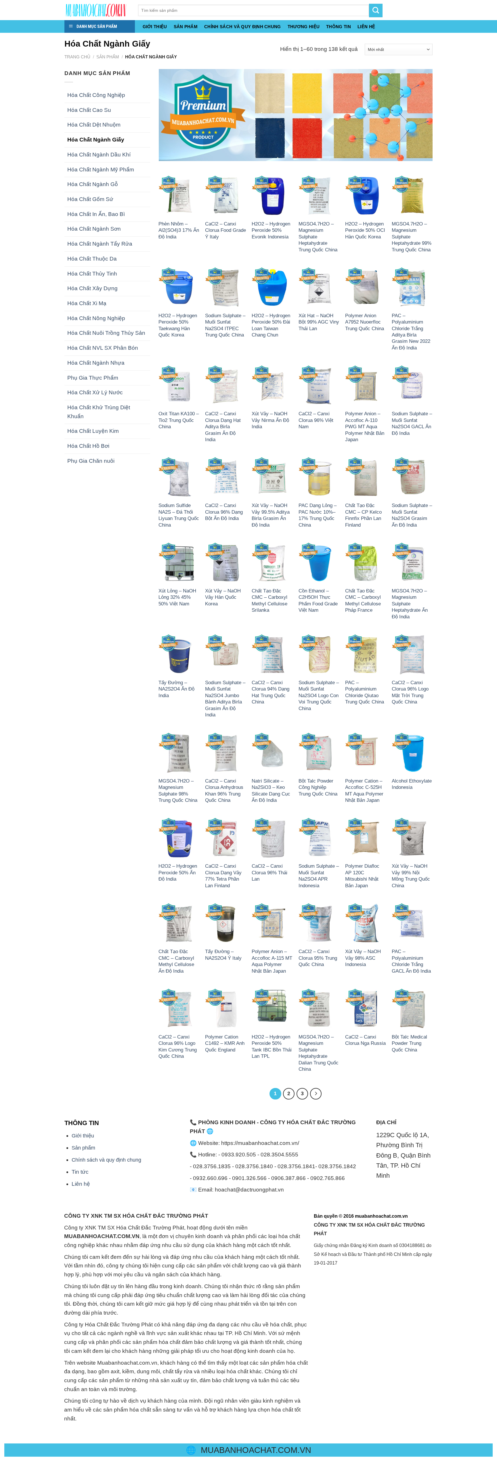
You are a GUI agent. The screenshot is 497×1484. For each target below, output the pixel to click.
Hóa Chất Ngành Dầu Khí (99, 155)
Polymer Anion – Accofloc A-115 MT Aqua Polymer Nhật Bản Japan (272, 961)
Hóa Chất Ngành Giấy (95, 140)
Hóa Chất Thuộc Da (92, 259)
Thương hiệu (304, 26)
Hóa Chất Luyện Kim (93, 431)
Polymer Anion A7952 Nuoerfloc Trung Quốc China (364, 322)
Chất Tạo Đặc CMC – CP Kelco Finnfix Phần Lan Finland (363, 514)
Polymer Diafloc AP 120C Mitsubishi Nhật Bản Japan (362, 875)
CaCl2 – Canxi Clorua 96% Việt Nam (316, 420)
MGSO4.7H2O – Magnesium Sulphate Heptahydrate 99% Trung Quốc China (411, 237)
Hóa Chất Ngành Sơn (94, 229)
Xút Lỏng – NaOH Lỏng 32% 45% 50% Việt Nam (177, 597)
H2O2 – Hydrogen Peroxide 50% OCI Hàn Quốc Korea (365, 230)
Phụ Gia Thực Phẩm (92, 378)
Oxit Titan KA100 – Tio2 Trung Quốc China (178, 420)
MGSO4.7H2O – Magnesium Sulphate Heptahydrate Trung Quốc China (318, 237)
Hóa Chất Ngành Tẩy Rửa (99, 244)
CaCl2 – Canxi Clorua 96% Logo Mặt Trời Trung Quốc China (410, 692)
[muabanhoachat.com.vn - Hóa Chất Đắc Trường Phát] (96, 10)
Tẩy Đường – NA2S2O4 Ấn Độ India (176, 689)
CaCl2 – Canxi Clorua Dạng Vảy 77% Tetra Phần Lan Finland (223, 875)
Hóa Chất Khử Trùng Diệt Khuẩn (98, 411)
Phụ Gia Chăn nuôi (90, 461)
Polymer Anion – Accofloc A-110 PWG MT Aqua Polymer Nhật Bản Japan (364, 426)
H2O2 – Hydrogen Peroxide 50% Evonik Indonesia (271, 230)
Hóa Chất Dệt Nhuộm (94, 125)
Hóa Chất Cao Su (89, 110)
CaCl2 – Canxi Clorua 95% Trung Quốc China (318, 957)
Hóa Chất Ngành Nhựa (96, 363)
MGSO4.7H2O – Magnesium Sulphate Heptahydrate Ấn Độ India (410, 603)
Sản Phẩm (186, 26)
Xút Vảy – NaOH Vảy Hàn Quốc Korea (223, 597)
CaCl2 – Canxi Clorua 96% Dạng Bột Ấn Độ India (224, 511)
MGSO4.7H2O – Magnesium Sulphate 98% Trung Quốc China (177, 790)
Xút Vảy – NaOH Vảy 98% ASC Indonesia (363, 957)
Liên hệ (81, 1184)
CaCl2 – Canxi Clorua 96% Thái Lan (269, 872)
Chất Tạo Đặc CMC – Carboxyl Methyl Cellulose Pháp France (363, 600)
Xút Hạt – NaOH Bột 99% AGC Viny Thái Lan (319, 322)
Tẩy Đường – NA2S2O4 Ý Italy (223, 954)
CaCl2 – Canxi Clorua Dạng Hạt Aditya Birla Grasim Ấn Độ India (223, 426)
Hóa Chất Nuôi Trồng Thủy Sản (106, 333)
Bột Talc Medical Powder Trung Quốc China (409, 1043)
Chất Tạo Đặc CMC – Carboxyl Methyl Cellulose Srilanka (269, 600)
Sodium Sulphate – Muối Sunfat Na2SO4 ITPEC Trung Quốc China (225, 325)
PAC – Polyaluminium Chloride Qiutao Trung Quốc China (364, 692)
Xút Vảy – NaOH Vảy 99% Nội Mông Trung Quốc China (411, 875)
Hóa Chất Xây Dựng (92, 288)
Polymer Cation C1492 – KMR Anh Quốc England (224, 1043)
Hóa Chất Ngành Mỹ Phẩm (100, 170)
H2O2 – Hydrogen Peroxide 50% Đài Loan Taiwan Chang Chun (271, 325)
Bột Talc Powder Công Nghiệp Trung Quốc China (318, 787)
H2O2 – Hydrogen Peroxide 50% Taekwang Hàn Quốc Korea (177, 325)
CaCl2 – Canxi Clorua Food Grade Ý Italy (225, 230)
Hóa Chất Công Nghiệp (96, 95)
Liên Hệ (366, 26)
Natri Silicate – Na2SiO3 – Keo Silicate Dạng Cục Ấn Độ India (271, 790)
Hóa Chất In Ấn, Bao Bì (96, 214)
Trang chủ (77, 56)
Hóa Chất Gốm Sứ (90, 199)
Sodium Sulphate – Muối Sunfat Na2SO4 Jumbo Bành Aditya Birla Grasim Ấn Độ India (225, 699)
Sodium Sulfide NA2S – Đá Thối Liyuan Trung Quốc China (178, 514)
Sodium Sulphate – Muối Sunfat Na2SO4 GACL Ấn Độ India (412, 423)
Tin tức (80, 1172)
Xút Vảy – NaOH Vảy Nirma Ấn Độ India (270, 420)
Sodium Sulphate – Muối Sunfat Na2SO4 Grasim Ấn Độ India (412, 514)
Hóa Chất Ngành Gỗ (92, 184)
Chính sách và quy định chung (242, 26)
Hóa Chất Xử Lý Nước (95, 392)
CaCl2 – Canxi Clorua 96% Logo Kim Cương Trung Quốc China (177, 1046)
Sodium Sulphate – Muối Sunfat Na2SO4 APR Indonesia (319, 875)
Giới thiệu (155, 26)
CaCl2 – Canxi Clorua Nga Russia (365, 1040)
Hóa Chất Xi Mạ (86, 303)
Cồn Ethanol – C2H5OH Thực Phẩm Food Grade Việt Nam (318, 600)
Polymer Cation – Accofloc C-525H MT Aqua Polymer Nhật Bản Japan (364, 790)
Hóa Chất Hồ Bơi (88, 446)
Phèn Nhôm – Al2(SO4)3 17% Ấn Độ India (178, 230)
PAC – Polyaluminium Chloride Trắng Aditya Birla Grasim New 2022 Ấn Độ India (411, 332)
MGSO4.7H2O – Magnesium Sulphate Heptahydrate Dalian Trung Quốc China (319, 1053)
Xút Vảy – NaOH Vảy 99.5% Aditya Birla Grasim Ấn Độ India (271, 514)
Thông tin (338, 26)
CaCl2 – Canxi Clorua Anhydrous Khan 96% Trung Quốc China (224, 790)
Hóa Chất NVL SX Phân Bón (102, 348)
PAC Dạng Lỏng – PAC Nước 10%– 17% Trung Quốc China (318, 514)
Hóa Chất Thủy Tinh (92, 274)
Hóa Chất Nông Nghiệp (96, 318)
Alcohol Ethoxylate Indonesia (412, 784)
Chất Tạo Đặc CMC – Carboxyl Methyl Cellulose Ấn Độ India (176, 961)
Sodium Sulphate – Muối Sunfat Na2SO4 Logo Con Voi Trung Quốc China (319, 695)
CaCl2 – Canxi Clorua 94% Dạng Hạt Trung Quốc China (270, 692)
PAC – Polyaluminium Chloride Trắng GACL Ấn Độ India (411, 961)
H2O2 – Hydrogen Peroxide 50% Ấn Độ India (177, 872)
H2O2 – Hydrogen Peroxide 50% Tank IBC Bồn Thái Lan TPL (272, 1046)
